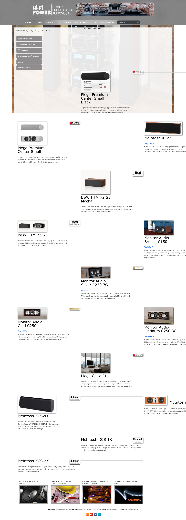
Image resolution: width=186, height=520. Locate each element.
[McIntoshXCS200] (33, 416)
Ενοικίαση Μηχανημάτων (104, 22)
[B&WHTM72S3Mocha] (96, 199)
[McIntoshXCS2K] (33, 461)
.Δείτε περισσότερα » (115, 113)
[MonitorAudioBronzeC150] (157, 240)
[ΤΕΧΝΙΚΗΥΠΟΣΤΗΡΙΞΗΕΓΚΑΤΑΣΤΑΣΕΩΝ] (61, 482)
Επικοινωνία (85, 22)
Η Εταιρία (38, 22)
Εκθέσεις (67, 22)
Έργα (58, 22)
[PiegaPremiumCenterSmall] (32, 150)
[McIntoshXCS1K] (96, 439)
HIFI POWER (20, 31)
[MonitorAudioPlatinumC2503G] (160, 329)
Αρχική (28, 22)
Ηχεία (28, 31)
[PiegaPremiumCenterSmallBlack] (95, 98)
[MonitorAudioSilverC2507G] (94, 283)
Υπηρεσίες (49, 22)
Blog (76, 22)
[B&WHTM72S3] (32, 235)
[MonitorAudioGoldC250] (31, 324)
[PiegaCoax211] (95, 376)
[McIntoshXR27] (157, 138)
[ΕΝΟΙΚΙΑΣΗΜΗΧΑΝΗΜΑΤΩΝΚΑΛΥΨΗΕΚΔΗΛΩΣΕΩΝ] (95, 482)
